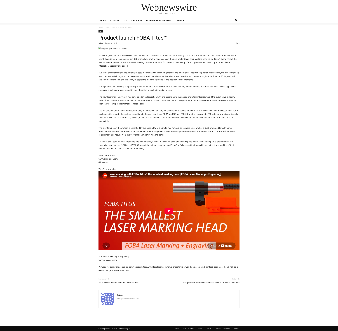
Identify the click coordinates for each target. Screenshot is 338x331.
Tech (124, 20)
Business (114, 20)
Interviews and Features (158, 20)
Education (136, 20)
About (177, 328)
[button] (236, 20)
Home (103, 20)
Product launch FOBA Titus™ (132, 38)
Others (178, 20)
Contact (191, 328)
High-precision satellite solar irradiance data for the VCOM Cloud (211, 282)
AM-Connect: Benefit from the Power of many (118, 282)
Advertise (226, 328)
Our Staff (208, 328)
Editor (100, 43)
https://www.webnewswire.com (128, 299)
